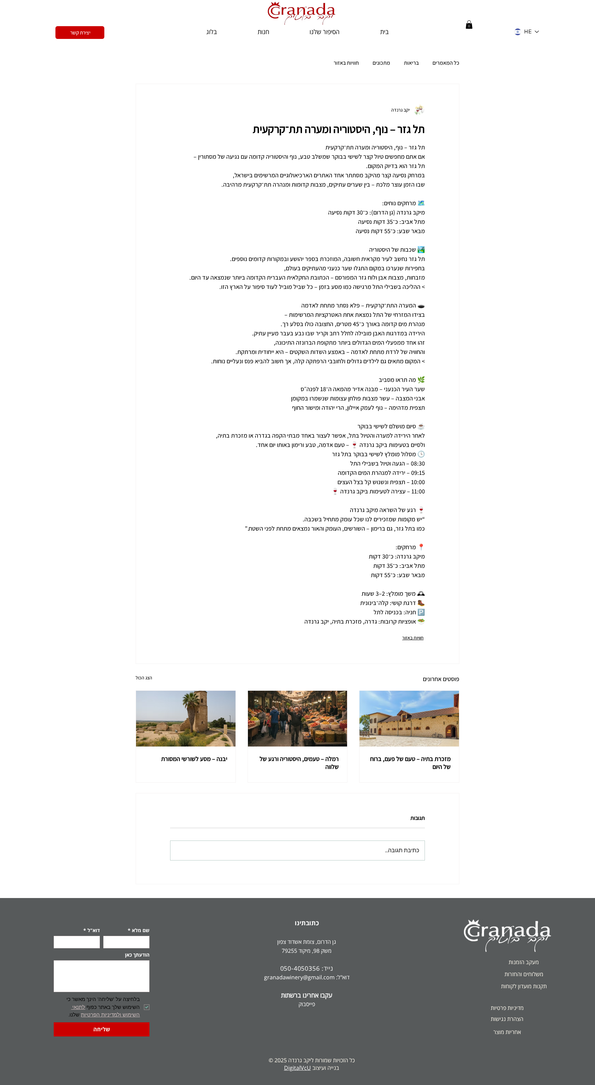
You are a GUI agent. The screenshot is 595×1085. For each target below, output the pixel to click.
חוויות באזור (346, 63)
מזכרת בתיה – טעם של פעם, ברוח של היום (410, 763)
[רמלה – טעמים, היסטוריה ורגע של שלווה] (297, 719)
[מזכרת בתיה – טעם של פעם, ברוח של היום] (409, 719)
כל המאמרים (445, 63)
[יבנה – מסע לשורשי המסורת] (186, 719)
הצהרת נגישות (507, 1019)
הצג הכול (144, 678)
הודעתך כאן (137, 955)
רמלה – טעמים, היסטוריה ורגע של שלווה (299, 763)
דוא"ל (91, 930)
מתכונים (381, 63)
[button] (469, 24)
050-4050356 (300, 968)
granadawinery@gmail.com (299, 977)
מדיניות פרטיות (507, 1008)
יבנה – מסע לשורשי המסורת (194, 759)
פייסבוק (307, 1004)
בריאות (411, 63)
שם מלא (138, 930)
